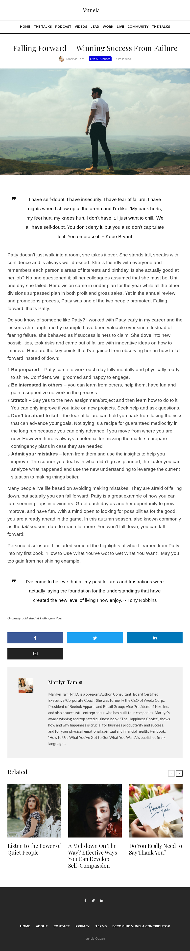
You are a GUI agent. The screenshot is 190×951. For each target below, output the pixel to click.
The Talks (43, 26)
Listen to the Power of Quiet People (34, 849)
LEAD (95, 26)
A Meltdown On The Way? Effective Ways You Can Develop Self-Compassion (92, 855)
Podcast (63, 26)
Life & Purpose (100, 59)
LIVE (120, 26)
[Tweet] (95, 637)
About (42, 926)
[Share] (35, 637)
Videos (81, 26)
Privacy (82, 926)
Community (137, 26)
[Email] (35, 653)
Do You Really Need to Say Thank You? (155, 849)
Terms (101, 926)
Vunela (91, 10)
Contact (61, 926)
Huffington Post (51, 618)
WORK (108, 26)
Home (25, 26)
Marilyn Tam (75, 59)
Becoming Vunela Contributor (141, 926)
